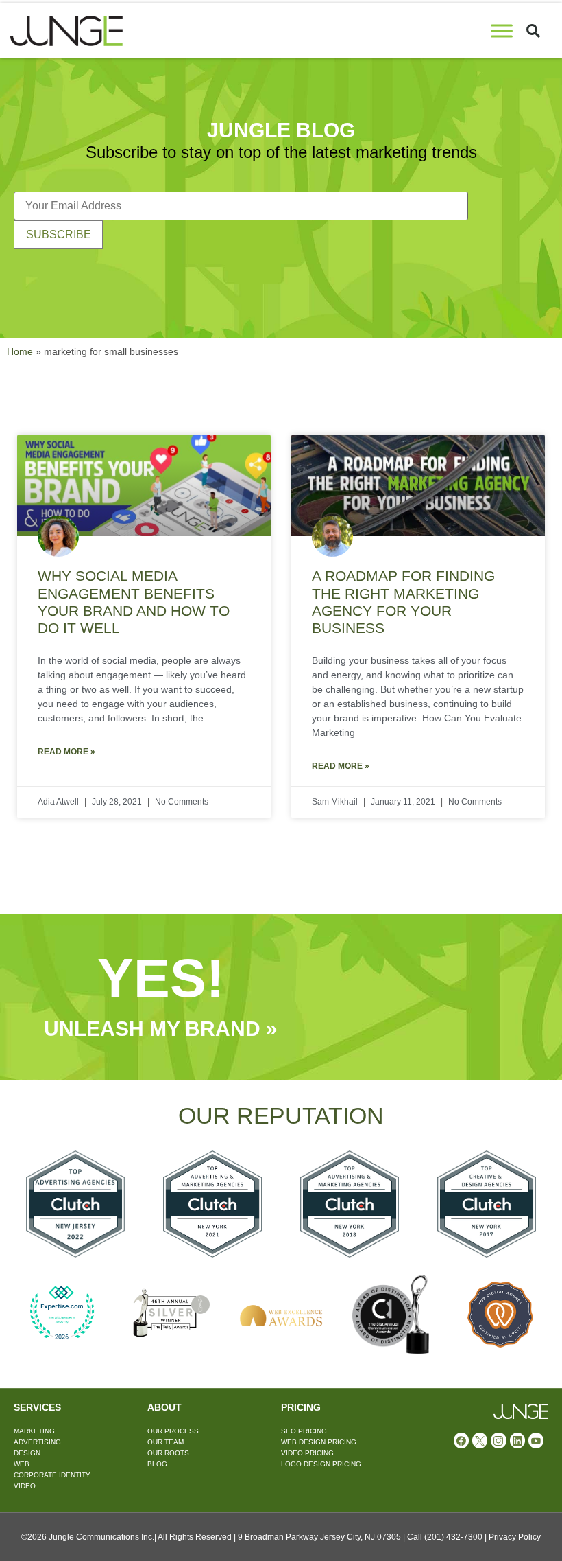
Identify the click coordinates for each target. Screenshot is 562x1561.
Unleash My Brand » (161, 1028)
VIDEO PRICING (307, 1453)
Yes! (160, 977)
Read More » (66, 751)
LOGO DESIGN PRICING (321, 1464)
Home (20, 352)
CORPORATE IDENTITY (52, 1475)
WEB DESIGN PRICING (318, 1442)
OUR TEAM (165, 1442)
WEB (21, 1464)
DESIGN (27, 1453)
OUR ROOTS (168, 1453)
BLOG (157, 1464)
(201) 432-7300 (453, 1537)
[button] (533, 31)
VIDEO (25, 1486)
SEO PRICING (304, 1431)
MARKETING (34, 1431)
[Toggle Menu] (502, 30)
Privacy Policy (515, 1537)
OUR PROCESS (173, 1431)
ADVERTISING (37, 1442)
